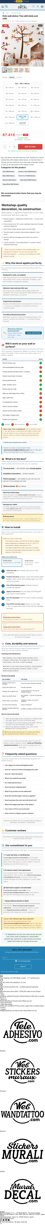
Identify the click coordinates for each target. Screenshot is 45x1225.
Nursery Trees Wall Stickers (27, 171)
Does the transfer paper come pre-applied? (20, 796)
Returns (28, 996)
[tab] (4, 70)
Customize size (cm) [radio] (22, 123)
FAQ (32, 996)
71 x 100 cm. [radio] (35, 105)
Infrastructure (17, 1001)
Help (25, 1010)
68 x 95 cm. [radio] (22, 105)
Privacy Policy (26, 961)
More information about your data (9, 971)
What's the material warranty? (15, 778)
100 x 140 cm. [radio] (22, 117)
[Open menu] (4, 7)
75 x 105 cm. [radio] (9, 111)
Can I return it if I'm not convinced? (17, 809)
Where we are (27, 1001)
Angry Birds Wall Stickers (11, 184)
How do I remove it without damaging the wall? (21, 769)
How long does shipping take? (15, 787)
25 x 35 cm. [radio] (10, 87)
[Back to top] (1, 1224)
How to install (39, 996)
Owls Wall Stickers (8, 171)
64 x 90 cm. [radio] (10, 105)
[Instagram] (1, 1220)
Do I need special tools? (13, 783)
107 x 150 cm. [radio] (35, 117)
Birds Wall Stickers (9, 176)
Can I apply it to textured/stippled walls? (19, 765)
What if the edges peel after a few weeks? (19, 804)
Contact (3, 1009)
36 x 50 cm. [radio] (35, 87)
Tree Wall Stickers (16, 13)
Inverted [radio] (19, 77)
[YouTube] (9, 1220)
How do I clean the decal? (14, 774)
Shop (2, 995)
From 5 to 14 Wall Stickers (27, 176)
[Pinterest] (6, 1220)
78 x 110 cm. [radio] (22, 111)
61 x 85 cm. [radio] (35, 99)
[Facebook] (4, 1220)
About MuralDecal (6, 1001)
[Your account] (38, 6)
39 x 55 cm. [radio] (10, 93)
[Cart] (42, 6)
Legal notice (29, 1006)
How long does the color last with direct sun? (21, 800)
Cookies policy (39, 1006)
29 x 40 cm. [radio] (22, 87)
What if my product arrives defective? (18, 791)
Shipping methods (6, 996)
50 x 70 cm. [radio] (10, 99)
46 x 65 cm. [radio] (35, 93)
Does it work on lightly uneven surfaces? (19, 813)
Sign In (23, 966)
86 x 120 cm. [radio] (35, 111)
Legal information (6, 1004)
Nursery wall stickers (9, 180)
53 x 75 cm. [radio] (22, 99)
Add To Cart (30, 147)
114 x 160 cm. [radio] (10, 123)
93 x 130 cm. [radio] (9, 117)
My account (19, 1010)
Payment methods (19, 996)
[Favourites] (33, 6)
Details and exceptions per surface (15, 442)
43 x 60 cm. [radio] (22, 93)
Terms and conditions (7, 1006)
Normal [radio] (12, 77)
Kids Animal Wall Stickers (28, 180)
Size (22, 83)
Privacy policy (20, 1006)
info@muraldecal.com (7, 1010)
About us (4, 999)
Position (5, 77)
